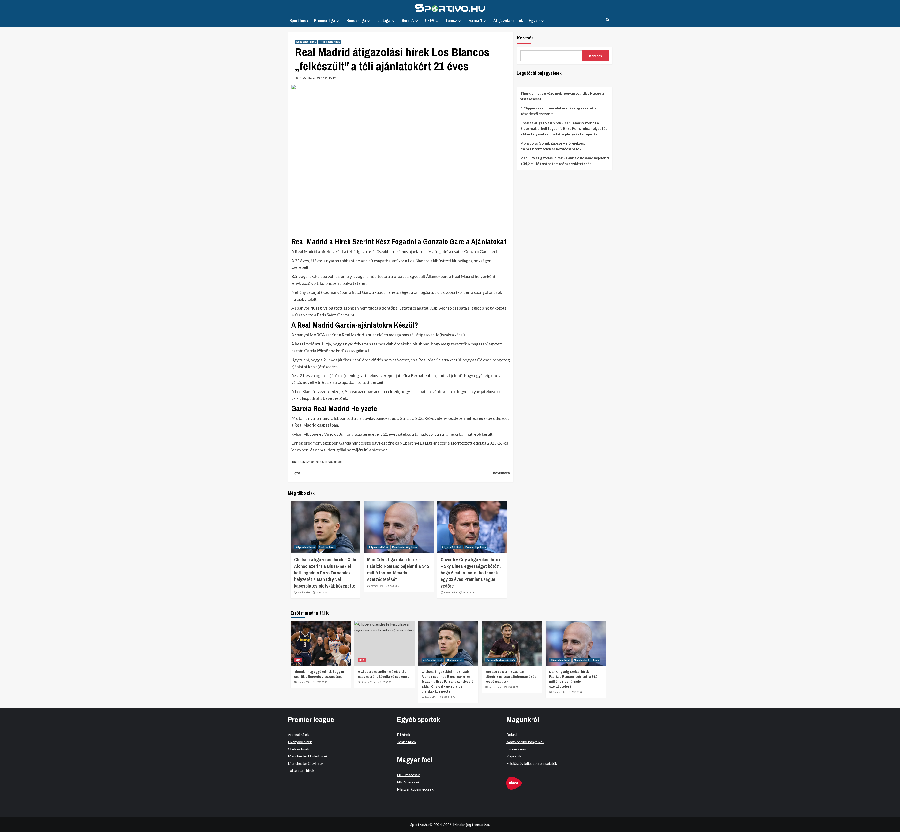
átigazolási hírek (311, 462)
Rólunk (512, 734)
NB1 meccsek (408, 774)
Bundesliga (356, 20)
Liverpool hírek (300, 741)
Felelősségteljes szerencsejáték (531, 763)
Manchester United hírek (308, 756)
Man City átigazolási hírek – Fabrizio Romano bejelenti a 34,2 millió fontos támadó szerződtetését (398, 569)
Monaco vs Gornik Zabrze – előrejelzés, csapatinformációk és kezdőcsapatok (552, 146)
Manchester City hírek (404, 547)
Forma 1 (475, 20)
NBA (298, 660)
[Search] (608, 20)
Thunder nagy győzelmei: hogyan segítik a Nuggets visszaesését (562, 96)
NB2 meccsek (408, 782)
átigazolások (334, 462)
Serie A (408, 20)
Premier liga (324, 20)
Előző (295, 473)
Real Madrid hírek (330, 41)
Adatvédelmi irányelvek (525, 741)
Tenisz (451, 20)
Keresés (525, 38)
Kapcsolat (514, 756)
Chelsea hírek (327, 547)
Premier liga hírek (475, 547)
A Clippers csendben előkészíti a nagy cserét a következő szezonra (558, 111)
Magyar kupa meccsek (415, 789)
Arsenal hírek (298, 734)
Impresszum (516, 749)
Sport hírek (298, 20)
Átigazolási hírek (508, 20)
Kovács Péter (307, 78)
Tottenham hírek (301, 770)
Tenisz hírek (406, 741)
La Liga (383, 20)
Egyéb (534, 20)
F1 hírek (403, 734)
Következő (501, 473)
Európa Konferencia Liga (501, 660)
